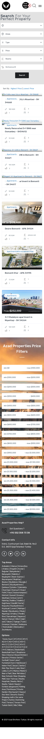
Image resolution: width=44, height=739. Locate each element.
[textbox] (22, 67)
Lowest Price (28, 89)
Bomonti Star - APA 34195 (18, 273)
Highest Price (16, 89)
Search (22, 75)
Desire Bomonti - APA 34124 (19, 228)
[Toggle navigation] (40, 5)
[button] (34, 6)
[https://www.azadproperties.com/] (6, 6)
